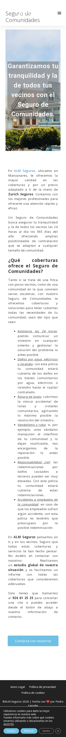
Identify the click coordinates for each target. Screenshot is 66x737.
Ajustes (46, 730)
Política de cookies (33, 692)
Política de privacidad (42, 687)
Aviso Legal (17, 687)
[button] (59, 13)
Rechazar (29, 730)
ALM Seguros (24, 171)
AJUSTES (8, 724)
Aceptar (11, 730)
